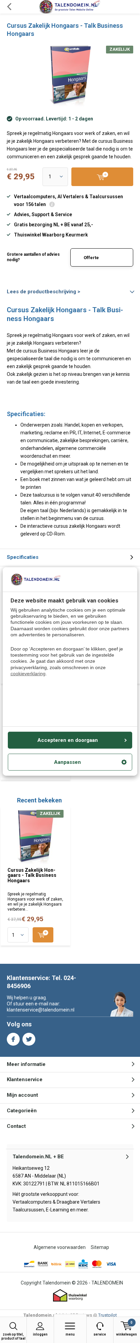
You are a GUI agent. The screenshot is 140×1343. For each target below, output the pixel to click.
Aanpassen (67, 762)
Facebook (13, 1039)
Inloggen (40, 1334)
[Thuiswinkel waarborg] (70, 1295)
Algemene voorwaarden (60, 1247)
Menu (70, 1334)
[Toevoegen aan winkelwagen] (43, 934)
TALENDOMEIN (107, 1282)
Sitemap (100, 1247)
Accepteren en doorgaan (67, 740)
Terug (9, 7)
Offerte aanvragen (95, 261)
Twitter (28, 1039)
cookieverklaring (28, 673)
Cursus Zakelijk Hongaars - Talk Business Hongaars (31, 875)
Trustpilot (107, 1315)
